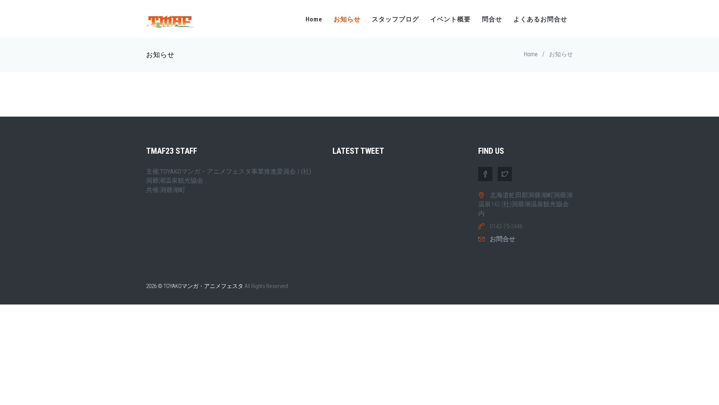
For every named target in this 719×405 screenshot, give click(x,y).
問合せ (492, 19)
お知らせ (347, 19)
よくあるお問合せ (540, 19)
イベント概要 (450, 19)
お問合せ (502, 239)
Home (314, 19)
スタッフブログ (395, 19)
